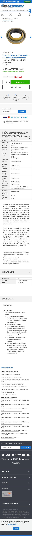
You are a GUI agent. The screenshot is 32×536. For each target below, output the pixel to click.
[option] (16, 37)
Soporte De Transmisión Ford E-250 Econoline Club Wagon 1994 (14, 434)
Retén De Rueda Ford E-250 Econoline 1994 (12, 384)
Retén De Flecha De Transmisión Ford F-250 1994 (14, 430)
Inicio (10, 15)
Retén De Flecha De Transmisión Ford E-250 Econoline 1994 (15, 380)
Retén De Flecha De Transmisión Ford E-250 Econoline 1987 (15, 414)
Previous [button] (1, 37)
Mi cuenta (20, 15)
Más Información (12, 524)
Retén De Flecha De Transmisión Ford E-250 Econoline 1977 (15, 427)
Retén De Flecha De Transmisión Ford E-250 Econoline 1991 (15, 405)
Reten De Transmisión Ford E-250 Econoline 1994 (14, 386)
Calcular (22, 111)
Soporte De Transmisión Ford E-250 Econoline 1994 (14, 389)
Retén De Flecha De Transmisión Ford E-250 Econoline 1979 (15, 400)
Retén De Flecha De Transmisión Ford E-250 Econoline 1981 (15, 409)
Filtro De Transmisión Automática (9, 371)
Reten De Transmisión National (9, 397)
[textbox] (16, 10)
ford (8, 21)
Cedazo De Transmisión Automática (10, 374)
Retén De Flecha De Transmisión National (11, 377)
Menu (2, 15)
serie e (12, 21)
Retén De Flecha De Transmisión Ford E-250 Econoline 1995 (15, 418)
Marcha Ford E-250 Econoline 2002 (10, 437)
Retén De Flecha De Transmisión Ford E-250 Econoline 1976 (15, 422)
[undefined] (16, 37)
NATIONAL (18, 77)
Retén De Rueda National (7, 392)
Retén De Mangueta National (8, 394)
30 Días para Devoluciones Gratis (16, 99)
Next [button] (31, 37)
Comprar (20, 82)
